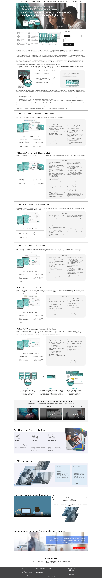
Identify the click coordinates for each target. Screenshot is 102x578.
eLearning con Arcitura (25, 571)
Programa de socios (39, 569)
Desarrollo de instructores (40, 568)
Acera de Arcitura (24, 568)
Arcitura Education (52, 576)
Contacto (50, 568)
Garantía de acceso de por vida (41, 102)
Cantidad (64, 38)
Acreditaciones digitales (25, 575)
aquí (55, 67)
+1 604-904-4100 (53, 561)
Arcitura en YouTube (71, 568)
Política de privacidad (39, 572)
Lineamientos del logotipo (40, 575)
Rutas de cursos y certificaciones (27, 572)
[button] (33, 1)
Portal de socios (39, 571)
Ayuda (50, 569)
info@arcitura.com (41, 561)
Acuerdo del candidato (40, 573)
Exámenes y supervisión (25, 573)
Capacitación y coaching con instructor (28, 569)
